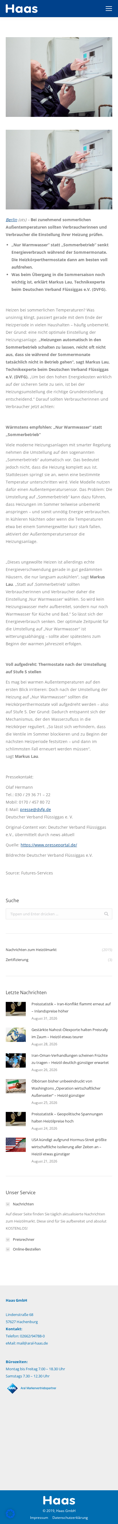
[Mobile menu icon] (108, 8)
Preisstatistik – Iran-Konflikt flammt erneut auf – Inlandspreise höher (71, 1007)
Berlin (11, 219)
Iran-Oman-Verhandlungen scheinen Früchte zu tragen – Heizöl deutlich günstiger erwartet (70, 1059)
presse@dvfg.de (35, 809)
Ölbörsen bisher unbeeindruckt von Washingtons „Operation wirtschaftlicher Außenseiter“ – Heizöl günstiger (66, 1088)
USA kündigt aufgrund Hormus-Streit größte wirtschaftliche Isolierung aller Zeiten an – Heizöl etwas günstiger (69, 1147)
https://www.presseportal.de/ (49, 845)
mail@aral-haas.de (32, 1343)
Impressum (39, 1517)
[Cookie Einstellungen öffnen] (10, 1516)
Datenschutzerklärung (70, 1517)
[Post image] (16, 1009)
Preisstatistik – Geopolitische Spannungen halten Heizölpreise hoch (67, 1117)
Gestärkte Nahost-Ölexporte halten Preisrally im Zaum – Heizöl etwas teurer (70, 1033)
